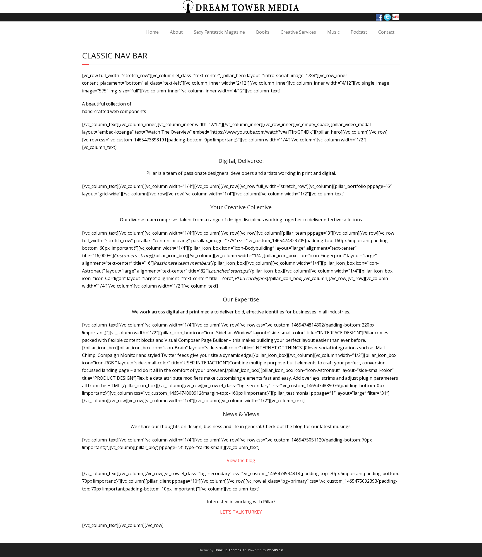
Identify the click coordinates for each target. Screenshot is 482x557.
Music (333, 32)
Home (152, 32)
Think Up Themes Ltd (230, 550)
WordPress (275, 550)
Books (262, 32)
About (176, 32)
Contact (386, 32)
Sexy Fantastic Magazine (219, 32)
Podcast (359, 32)
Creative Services (298, 32)
